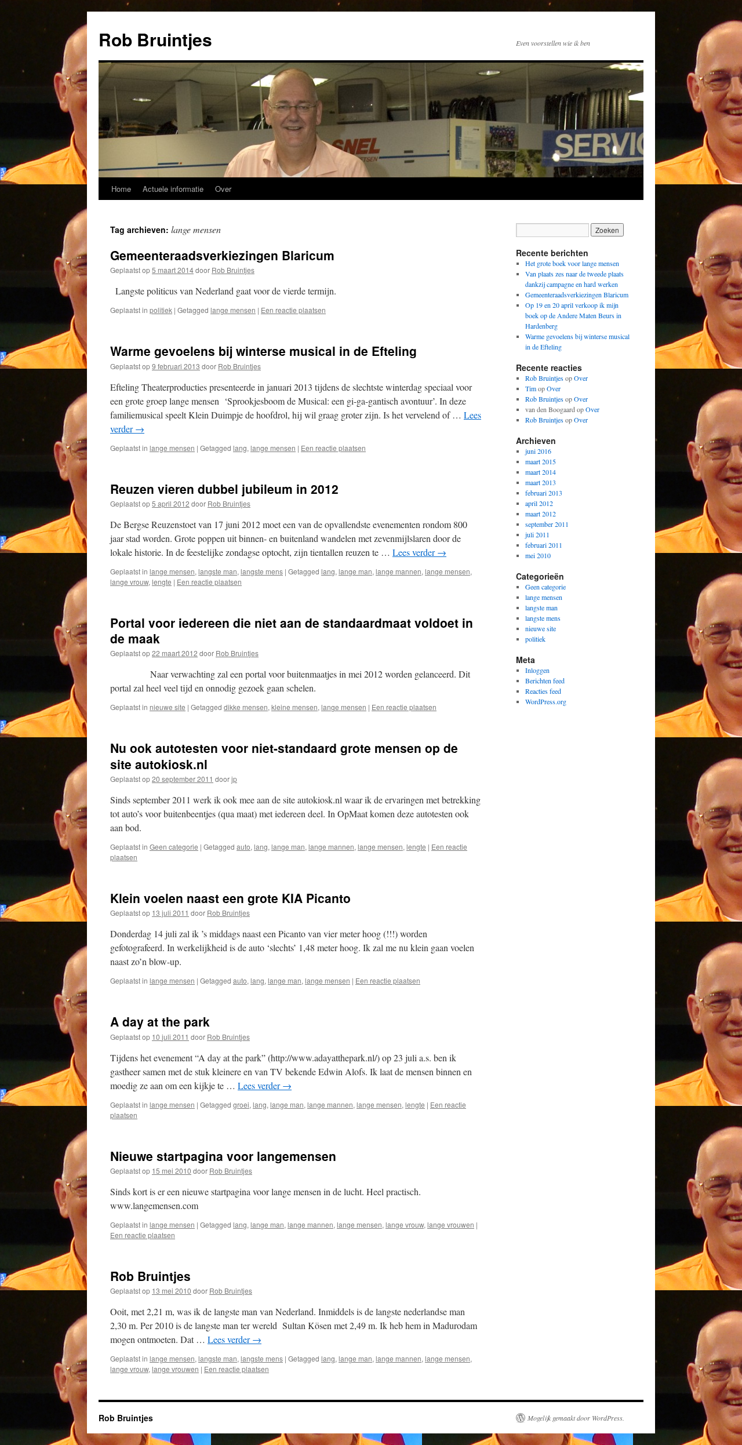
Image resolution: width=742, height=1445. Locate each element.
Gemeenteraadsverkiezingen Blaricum (222, 255)
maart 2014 (540, 471)
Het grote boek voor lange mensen (572, 263)
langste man (217, 571)
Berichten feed (545, 680)
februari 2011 (543, 544)
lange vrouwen (450, 1224)
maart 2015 (540, 461)
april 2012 (539, 503)
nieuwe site (168, 707)
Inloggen (537, 670)
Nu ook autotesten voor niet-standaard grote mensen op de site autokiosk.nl (284, 755)
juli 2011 (537, 534)
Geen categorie (174, 846)
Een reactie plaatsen (293, 310)
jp (234, 779)
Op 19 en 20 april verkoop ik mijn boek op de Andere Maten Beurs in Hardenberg (573, 315)
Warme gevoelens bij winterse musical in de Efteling (263, 350)
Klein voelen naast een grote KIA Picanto (230, 898)
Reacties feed (543, 691)
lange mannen (398, 571)
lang (240, 448)
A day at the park (160, 1021)
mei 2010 (538, 555)
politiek (161, 310)
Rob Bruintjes (155, 39)
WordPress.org (545, 701)
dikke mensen (246, 707)
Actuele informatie (173, 188)
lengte (162, 582)
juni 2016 (538, 451)
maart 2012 (540, 513)
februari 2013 (543, 492)
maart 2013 (540, 482)
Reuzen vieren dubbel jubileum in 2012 (224, 488)
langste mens (262, 571)
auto (243, 846)
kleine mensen (294, 707)
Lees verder (419, 552)
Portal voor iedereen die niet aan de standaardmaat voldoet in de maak (291, 630)
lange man (355, 571)
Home (121, 188)
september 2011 (547, 524)
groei (241, 1104)
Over (223, 188)
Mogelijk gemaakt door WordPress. (576, 1417)
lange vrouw (129, 582)
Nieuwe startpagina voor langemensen (223, 1155)
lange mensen (233, 310)
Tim (530, 388)
